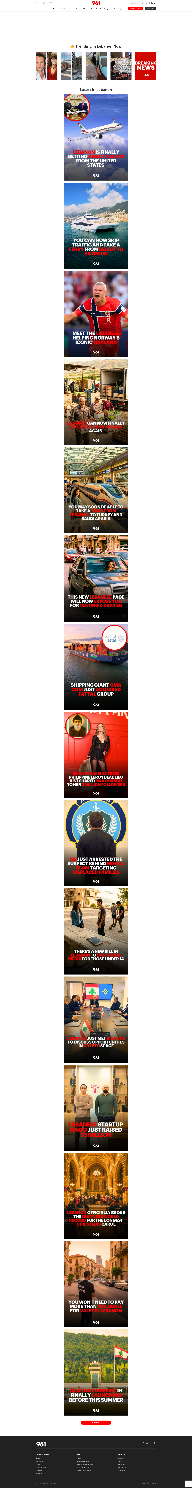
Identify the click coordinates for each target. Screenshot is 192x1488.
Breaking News (119, 9)
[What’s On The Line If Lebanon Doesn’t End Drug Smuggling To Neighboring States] (121, 66)
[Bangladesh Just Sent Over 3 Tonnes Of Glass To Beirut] (71, 66)
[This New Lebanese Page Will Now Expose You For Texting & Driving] (96, 578)
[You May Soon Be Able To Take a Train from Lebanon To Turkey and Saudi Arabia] (96, 490)
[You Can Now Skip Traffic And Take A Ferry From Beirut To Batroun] (96, 226)
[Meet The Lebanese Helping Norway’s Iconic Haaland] (96, 314)
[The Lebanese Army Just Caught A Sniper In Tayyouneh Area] (145, 66)
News (55, 9)
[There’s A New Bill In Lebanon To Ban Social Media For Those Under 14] (96, 931)
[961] (96, 3)
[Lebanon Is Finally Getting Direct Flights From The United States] (96, 137)
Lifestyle (64, 9)
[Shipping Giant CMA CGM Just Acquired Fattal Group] (96, 667)
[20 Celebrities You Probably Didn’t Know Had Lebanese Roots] (46, 66)
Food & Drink (75, 9)
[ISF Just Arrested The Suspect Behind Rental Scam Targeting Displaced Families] (96, 843)
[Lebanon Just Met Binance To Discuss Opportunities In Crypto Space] (96, 1020)
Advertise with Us (136, 9)
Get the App (150, 9)
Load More (95, 1422)
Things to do (88, 9)
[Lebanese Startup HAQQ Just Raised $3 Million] (96, 1108)
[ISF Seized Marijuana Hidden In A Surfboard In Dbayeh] (96, 66)
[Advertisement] (96, 26)
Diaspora (107, 9)
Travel (98, 9)
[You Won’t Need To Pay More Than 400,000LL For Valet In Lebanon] (96, 1284)
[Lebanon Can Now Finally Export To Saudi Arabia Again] (96, 402)
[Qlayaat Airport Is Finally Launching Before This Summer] (96, 1372)
